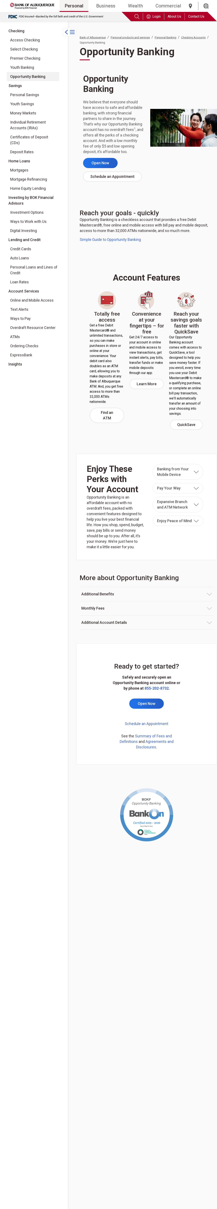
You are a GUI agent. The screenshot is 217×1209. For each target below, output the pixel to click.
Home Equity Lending (28, 188)
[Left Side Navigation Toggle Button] (69, 32)
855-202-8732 (157, 688)
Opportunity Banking (27, 76)
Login (156, 16)
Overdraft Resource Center (33, 327)
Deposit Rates (22, 152)
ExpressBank (21, 355)
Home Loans (19, 161)
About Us (174, 16)
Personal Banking (165, 37)
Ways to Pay (20, 318)
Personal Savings (24, 95)
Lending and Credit (24, 240)
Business (105, 5)
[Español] (206, 6)
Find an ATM (112, 415)
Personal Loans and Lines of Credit (33, 270)
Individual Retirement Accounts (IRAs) (28, 125)
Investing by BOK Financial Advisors (30, 200)
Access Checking (25, 40)
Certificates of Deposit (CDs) (29, 140)
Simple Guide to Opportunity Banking (110, 239)
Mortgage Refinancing (28, 179)
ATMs (15, 337)
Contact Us (196, 16)
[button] (178, 472)
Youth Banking (22, 67)
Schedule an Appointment (116, 177)
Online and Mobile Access (32, 300)
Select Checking (24, 49)
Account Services (23, 291)
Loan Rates (19, 282)
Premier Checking (25, 58)
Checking (16, 31)
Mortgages (19, 170)
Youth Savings (22, 104)
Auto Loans (19, 258)
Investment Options (27, 212)
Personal (74, 5)
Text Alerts (19, 309)
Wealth (135, 5)
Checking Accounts (193, 37)
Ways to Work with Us (28, 221)
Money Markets (23, 113)
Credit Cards (20, 249)
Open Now (105, 164)
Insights (15, 364)
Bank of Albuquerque (93, 37)
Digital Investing (27, 230)
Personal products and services (130, 37)
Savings (15, 85)
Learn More (150, 385)
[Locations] (190, 6)
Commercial (168, 5)
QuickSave (190, 426)
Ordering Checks (24, 346)
